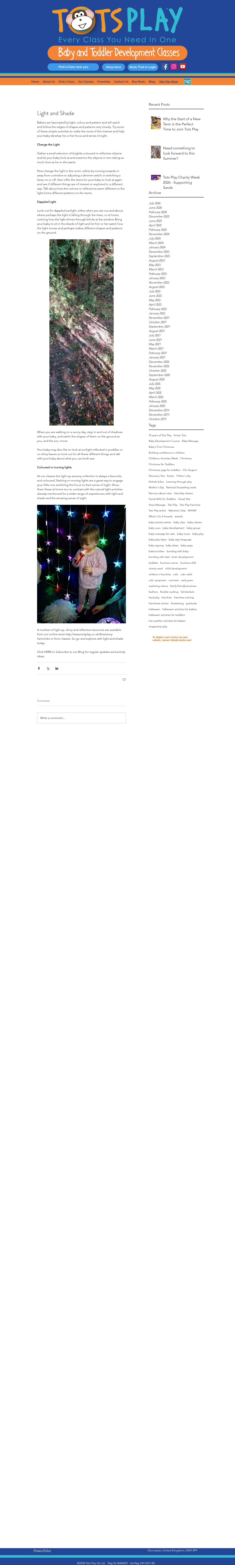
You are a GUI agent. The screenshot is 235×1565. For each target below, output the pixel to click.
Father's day (183, 475)
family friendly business (183, 586)
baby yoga (187, 545)
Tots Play (172, 504)
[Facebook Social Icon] (165, 66)
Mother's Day (156, 487)
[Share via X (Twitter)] (48, 668)
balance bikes (156, 551)
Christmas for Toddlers (162, 464)
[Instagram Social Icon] (174, 66)
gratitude (191, 603)
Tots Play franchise (190, 504)
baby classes (194, 522)
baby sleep (172, 545)
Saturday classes (183, 493)
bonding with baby (178, 551)
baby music (183, 533)
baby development (174, 528)
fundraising (177, 603)
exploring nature (158, 586)
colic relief (186, 574)
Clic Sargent (190, 470)
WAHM (192, 510)
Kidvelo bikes (156, 481)
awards (179, 516)
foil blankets (187, 591)
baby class (179, 522)
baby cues (154, 528)
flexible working (169, 591)
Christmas (186, 458)
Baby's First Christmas (161, 446)
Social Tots (184, 499)
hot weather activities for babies (167, 620)
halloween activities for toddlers (167, 615)
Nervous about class (160, 493)
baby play (197, 533)
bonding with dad (159, 557)
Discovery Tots (157, 475)
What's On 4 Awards (160, 516)
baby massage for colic (162, 533)
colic (175, 574)
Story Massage (157, 504)
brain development (183, 557)
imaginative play (158, 626)
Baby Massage (190, 441)
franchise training (184, 597)
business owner (169, 562)
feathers (153, 591)
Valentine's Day (177, 510)
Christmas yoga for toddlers (165, 470)
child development (176, 568)
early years (187, 580)
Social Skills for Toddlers (162, 499)
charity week (156, 568)
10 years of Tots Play (160, 435)
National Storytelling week (181, 487)
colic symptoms (157, 580)
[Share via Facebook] (39, 668)
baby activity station (160, 522)
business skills (188, 562)
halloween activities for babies (179, 609)
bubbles (153, 562)
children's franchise (160, 574)
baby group (193, 528)
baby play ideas (158, 539)
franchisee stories (159, 603)
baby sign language (180, 539)
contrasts (174, 580)
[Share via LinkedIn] (57, 668)
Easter (170, 475)
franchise (167, 597)
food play (154, 597)
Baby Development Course (164, 441)
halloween (154, 609)
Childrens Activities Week (163, 458)
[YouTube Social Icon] (183, 66)
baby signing (156, 545)
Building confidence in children (167, 452)
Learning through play (179, 481)
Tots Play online (157, 510)
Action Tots (179, 435)
